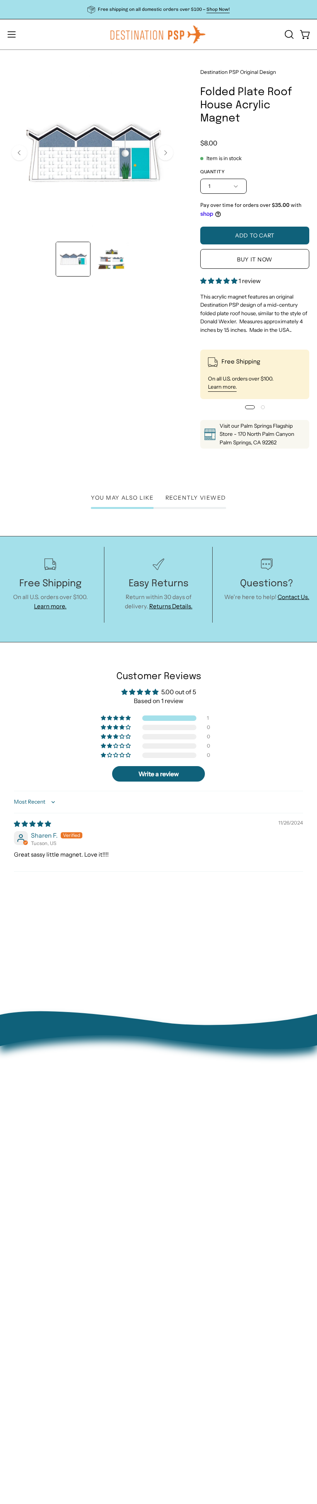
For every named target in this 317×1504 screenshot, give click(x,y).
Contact (177, 1136)
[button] (288, 34)
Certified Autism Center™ (202, 1222)
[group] (158, 9)
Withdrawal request (193, 1161)
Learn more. (222, 387)
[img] (32, 824)
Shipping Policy (187, 1173)
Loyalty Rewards (188, 1197)
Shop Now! (218, 9)
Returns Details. (171, 606)
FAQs (173, 1185)
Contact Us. (293, 597)
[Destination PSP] (158, 34)
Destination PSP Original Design (238, 72)
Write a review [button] (158, 774)
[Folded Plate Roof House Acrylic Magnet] (73, 259)
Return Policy (184, 1149)
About (174, 1124)
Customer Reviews (192, 1209)
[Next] (165, 152)
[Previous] (19, 152)
